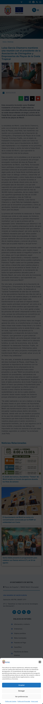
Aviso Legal (34, 701)
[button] (40, 662)
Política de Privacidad (23, 701)
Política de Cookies (10, 701)
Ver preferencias (21, 697)
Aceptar (21, 685)
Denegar (21, 691)
